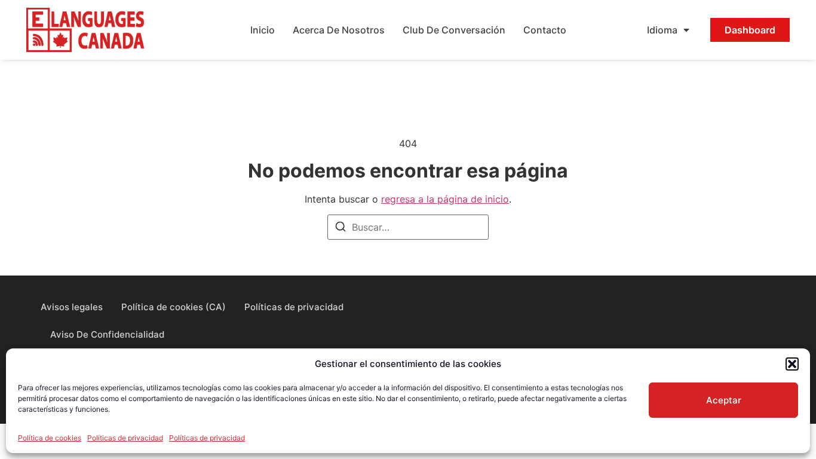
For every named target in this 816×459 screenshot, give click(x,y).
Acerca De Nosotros (339, 30)
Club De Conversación (454, 30)
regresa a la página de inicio (445, 199)
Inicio (262, 30)
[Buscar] (340, 228)
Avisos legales (72, 307)
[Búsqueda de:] (408, 227)
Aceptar (723, 400)
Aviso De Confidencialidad (107, 334)
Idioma (662, 30)
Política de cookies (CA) (173, 307)
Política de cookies (49, 437)
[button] (792, 364)
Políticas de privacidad (125, 437)
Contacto (544, 30)
